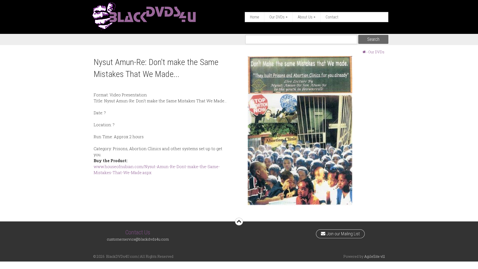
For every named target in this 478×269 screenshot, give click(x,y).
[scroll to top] (239, 221)
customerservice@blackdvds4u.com (138, 239)
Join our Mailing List (342, 232)
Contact (332, 17)
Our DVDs (278, 17)
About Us (306, 17)
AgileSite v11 (374, 256)
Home (254, 17)
